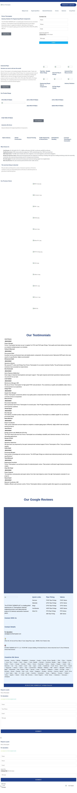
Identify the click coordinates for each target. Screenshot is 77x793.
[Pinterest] (29, 622)
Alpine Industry (6, 137)
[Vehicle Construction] (16, 134)
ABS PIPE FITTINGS (32, 105)
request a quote (68, 4)
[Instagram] (20, 622)
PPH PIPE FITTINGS (7, 100)
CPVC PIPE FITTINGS (57, 100)
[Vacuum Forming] (29, 134)
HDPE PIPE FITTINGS (57, 105)
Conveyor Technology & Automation (67, 139)
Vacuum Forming (31, 137)
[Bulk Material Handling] (53, 134)
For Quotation (8, 632)
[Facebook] (6, 622)
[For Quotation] (5, 630)
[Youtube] (11, 622)
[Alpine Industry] (4, 134)
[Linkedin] (15, 622)
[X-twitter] (24, 622)
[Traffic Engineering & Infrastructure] (41, 134)
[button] (38, 320)
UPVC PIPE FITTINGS (32, 100)
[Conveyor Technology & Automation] (66, 134)
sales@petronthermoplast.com (8, 699)
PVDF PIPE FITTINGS (7, 118)
